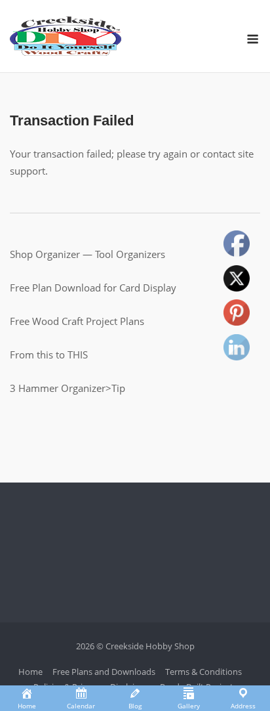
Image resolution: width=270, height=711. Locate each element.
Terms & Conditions (203, 672)
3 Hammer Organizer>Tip (67, 388)
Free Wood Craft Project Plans (77, 321)
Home (30, 672)
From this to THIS (49, 354)
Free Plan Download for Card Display (93, 287)
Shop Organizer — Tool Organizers (87, 254)
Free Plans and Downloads (103, 672)
